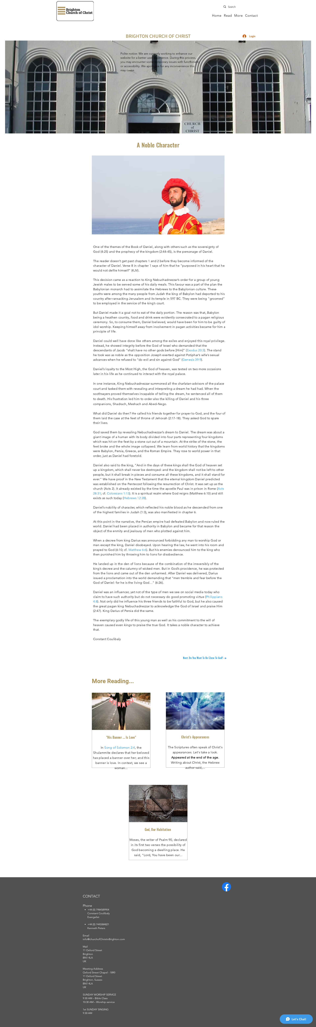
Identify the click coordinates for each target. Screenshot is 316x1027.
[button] (228, 15)
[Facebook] (226, 887)
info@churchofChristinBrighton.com (104, 939)
